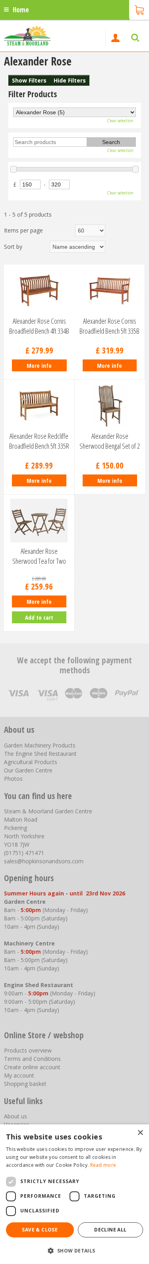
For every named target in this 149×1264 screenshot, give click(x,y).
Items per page (23, 230)
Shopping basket (25, 1083)
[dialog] (74, 1194)
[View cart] (139, 9)
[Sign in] (115, 38)
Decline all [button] (110, 1229)
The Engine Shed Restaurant (40, 753)
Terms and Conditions (32, 1058)
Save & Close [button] (40, 1229)
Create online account (32, 1067)
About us (15, 1116)
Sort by (13, 246)
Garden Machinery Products (39, 745)
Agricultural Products (30, 762)
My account (19, 1075)
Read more (103, 1165)
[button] (74, 1250)
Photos (13, 778)
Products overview (28, 1050)
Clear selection (120, 120)
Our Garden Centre (28, 770)
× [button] (140, 1133)
